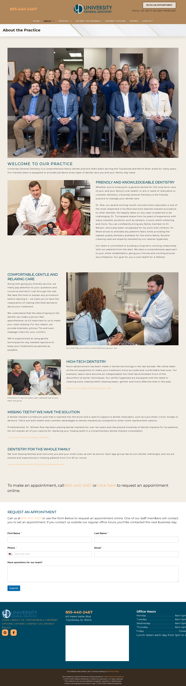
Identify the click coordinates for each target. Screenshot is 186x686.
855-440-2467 (23, 9)
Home (5, 620)
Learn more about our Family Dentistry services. (35, 464)
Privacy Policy (113, 671)
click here (107, 485)
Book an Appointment (159, 5)
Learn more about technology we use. (88, 388)
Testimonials (35, 620)
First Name (14, 533)
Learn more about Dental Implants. (28, 437)
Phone (12, 548)
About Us (18, 620)
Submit (14, 588)
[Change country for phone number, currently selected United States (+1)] (10, 554)
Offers (20, 623)
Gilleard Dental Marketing (113, 677)
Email (98, 548)
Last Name (101, 533)
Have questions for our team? (24, 562)
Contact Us (34, 623)
